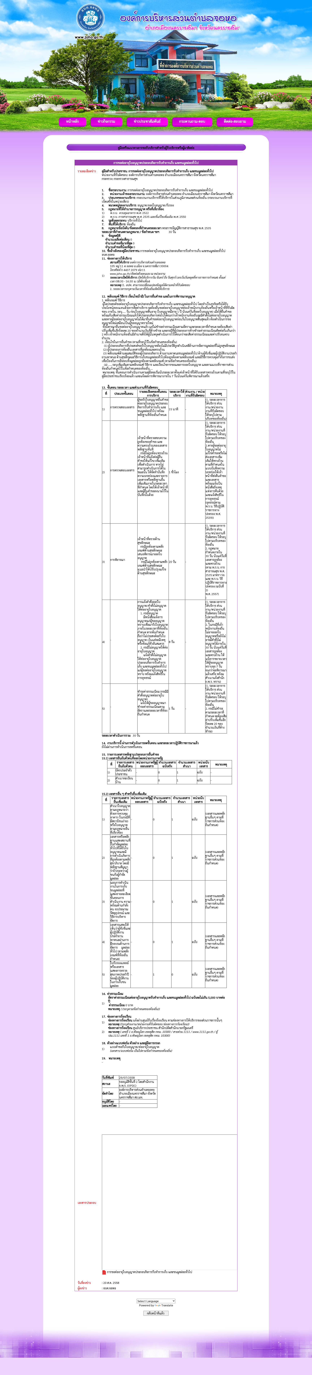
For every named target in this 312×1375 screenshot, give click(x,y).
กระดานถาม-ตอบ (192, 121)
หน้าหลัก (72, 121)
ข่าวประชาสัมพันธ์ (147, 121)
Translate (167, 1305)
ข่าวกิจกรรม (106, 121)
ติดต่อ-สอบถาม (235, 121)
